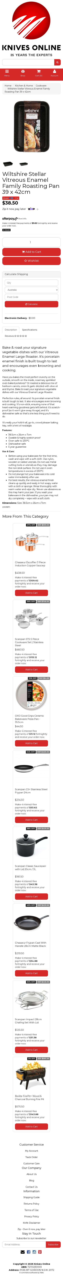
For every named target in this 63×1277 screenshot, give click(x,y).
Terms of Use (31, 1210)
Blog (31, 1180)
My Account (31, 1150)
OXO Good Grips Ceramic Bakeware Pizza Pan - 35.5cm (29, 719)
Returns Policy (31, 1203)
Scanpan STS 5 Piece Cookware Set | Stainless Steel (29, 642)
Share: (6, 198)
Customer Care (31, 1163)
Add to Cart (33, 252)
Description (11, 329)
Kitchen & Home (24, 85)
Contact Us (31, 1187)
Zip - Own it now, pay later (31, 1229)
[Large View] (7, 164)
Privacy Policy (31, 1216)
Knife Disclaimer (31, 1223)
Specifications (29, 329)
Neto (42, 1273)
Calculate (32, 304)
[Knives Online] (31, 27)
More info (22, 218)
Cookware (41, 85)
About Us (32, 1174)
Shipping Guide (31, 1197)
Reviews (9, 336)
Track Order (31, 1157)
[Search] (57, 62)
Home (8, 85)
